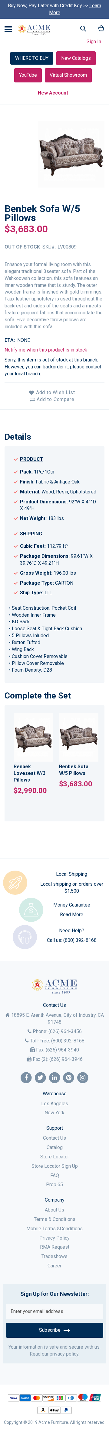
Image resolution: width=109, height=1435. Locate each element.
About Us (54, 1210)
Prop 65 (54, 1184)
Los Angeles (54, 1103)
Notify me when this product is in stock (46, 350)
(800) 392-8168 (80, 940)
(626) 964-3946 (66, 1059)
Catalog (55, 1147)
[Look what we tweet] (40, 1077)
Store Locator (54, 1157)
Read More (71, 914)
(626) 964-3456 (65, 1031)
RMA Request (54, 1247)
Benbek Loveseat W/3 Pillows (29, 773)
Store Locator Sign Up (54, 1166)
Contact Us (54, 1138)
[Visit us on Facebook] (26, 1077)
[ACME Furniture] (34, 30)
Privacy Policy (54, 1238)
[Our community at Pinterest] (68, 1077)
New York (54, 1113)
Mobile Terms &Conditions (54, 1228)
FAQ (54, 1175)
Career (54, 1266)
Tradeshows (54, 1256)
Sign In (94, 41)
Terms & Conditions (54, 1219)
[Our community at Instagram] (82, 1077)
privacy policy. (64, 1354)
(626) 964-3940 (62, 1050)
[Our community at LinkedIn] (54, 1077)
